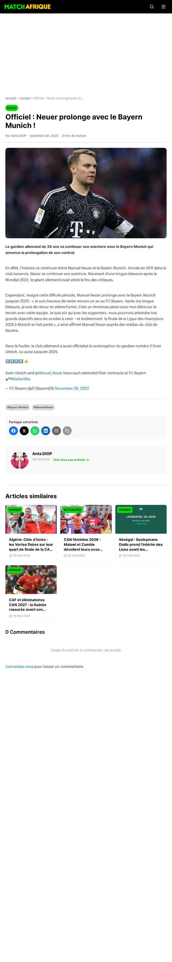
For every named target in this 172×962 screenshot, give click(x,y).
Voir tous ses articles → (71, 460)
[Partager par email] (56, 430)
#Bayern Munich (17, 407)
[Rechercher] (152, 7)
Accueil (10, 98)
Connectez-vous (19, 667)
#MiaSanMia (20, 379)
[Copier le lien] (67, 430)
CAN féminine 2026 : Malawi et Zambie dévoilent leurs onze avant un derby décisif (83, 546)
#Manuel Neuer (43, 407)
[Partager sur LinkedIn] (45, 430)
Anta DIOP (42, 453)
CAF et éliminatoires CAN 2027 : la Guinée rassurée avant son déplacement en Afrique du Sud (30, 609)
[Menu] (163, 7)
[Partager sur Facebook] (13, 430)
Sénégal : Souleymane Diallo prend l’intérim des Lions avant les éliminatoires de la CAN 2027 (141, 549)
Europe (25, 98)
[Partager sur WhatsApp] (34, 430)
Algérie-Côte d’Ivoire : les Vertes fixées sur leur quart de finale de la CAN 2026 (31, 546)
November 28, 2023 (72, 388)
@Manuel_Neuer (48, 373)
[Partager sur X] (24, 430)
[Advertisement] (86, 51)
